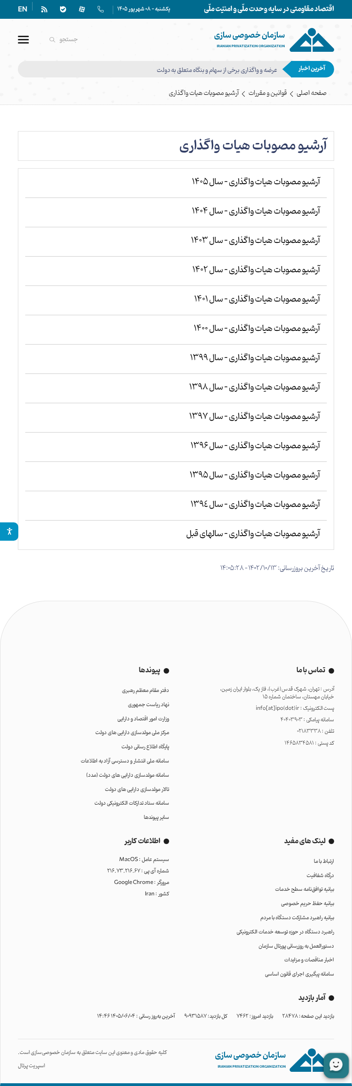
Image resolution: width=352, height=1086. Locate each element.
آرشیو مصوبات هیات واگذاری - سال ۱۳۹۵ (255, 475)
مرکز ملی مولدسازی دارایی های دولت (132, 733)
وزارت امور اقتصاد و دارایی (143, 719)
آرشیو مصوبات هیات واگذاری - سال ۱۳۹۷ (254, 416)
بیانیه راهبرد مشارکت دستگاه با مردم (297, 918)
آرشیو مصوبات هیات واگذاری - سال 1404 (256, 211)
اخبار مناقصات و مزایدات (309, 960)
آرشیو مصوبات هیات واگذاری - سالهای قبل (253, 533)
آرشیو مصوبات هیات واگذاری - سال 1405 (256, 182)
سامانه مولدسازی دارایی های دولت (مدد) (127, 775)
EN (23, 10)
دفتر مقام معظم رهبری (145, 690)
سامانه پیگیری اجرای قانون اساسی (299, 974)
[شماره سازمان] (101, 9)
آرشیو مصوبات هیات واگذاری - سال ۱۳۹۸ (254, 387)
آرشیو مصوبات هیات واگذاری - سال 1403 (255, 240)
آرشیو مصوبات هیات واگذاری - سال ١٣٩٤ (255, 504)
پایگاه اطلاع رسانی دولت (145, 747)
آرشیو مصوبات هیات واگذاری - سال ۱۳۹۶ (255, 445)
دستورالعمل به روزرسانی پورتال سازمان (296, 946)
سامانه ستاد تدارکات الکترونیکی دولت (131, 803)
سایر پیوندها (156, 817)
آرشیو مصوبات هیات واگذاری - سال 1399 (255, 357)
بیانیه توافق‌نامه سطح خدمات (304, 889)
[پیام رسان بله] (63, 9)
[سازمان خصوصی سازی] (274, 39)
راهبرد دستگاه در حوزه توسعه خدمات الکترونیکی (285, 932)
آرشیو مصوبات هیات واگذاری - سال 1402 (256, 269)
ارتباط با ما (324, 861)
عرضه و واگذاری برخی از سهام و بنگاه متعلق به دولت (217, 69)
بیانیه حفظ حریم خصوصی (307, 904)
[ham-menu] (23, 40)
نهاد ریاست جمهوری (148, 705)
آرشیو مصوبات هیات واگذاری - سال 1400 (257, 328)
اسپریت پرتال (31, 1066)
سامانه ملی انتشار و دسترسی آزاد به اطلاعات (125, 761)
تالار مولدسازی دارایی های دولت (137, 789)
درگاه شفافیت (320, 876)
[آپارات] (82, 9)
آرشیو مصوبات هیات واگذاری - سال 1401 (257, 299)
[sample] (9, 531)
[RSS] (44, 9)
